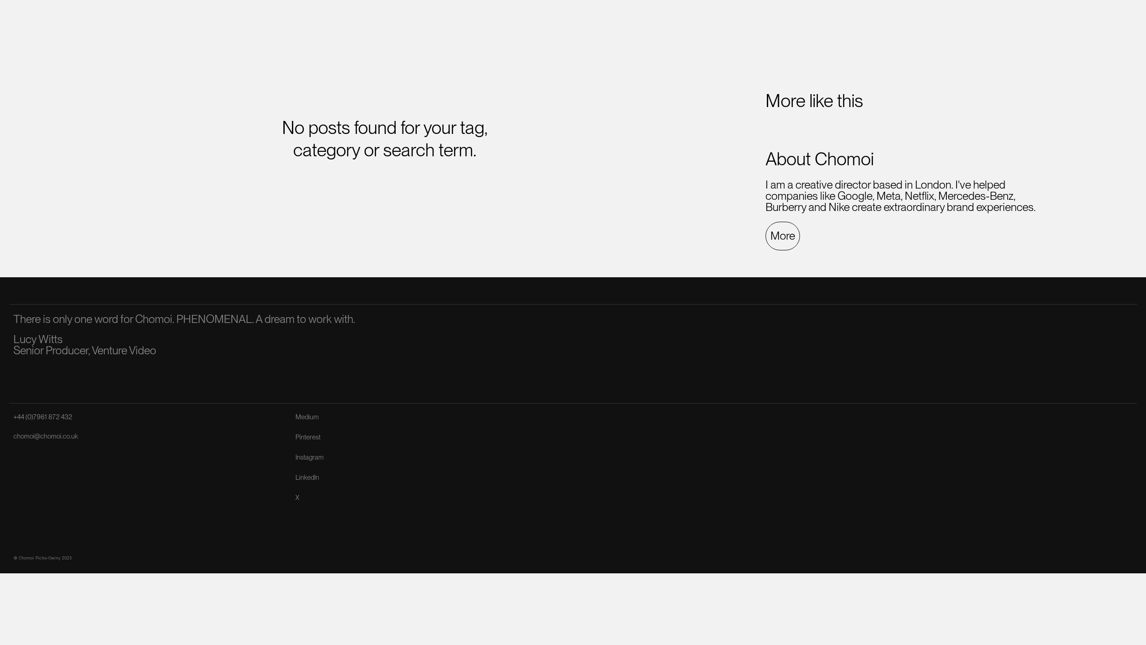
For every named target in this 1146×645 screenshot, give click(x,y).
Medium (307, 417)
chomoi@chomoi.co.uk (45, 436)
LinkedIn (307, 477)
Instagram (309, 457)
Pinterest (308, 437)
